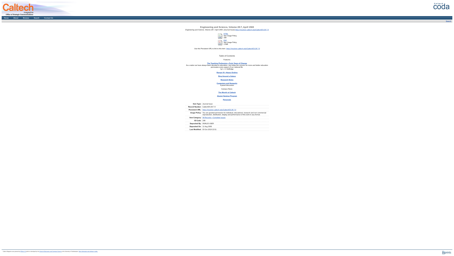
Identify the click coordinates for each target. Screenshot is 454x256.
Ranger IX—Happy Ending (227, 72)
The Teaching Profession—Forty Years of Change (227, 63)
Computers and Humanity (227, 83)
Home (6, 18)
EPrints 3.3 (23, 251)
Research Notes (227, 80)
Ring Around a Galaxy (227, 76)
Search (36, 18)
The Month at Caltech (227, 92)
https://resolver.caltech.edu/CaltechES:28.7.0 (252, 30)
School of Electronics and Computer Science (50, 251)
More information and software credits (88, 251)
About (15, 18)
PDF (225, 40)
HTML (226, 34)
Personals (227, 100)
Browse (26, 18)
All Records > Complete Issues (214, 118)
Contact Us (48, 18)
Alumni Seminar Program (227, 96)
